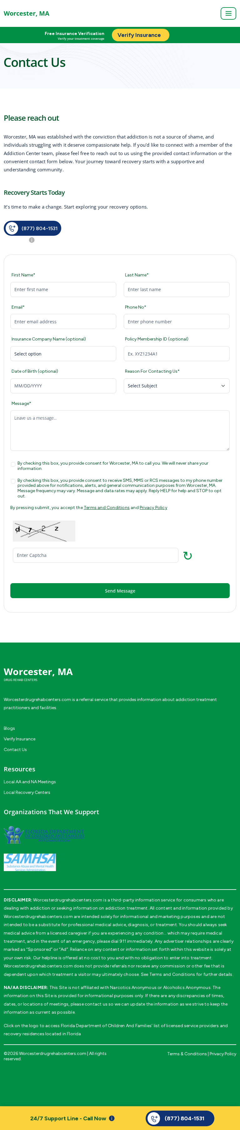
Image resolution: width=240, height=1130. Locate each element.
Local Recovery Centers (27, 792)
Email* (18, 307)
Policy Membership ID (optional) (156, 339)
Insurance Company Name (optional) (49, 339)
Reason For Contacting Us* (152, 371)
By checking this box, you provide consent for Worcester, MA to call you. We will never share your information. (113, 466)
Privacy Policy (153, 507)
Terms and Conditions (107, 507)
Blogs (9, 728)
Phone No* (135, 307)
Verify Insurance (19, 739)
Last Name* (137, 275)
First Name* (23, 275)
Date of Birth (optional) (35, 371)
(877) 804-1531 (40, 228)
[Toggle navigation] (228, 13)
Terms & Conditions (187, 1054)
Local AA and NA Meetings (30, 781)
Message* (21, 403)
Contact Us (15, 749)
